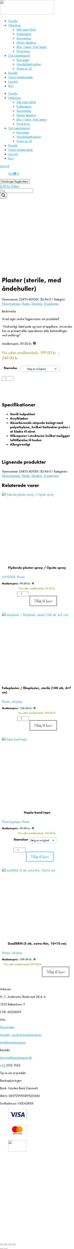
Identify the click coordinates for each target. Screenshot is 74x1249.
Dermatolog (23, 38)
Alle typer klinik (26, 29)
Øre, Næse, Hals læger (31, 47)
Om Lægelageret (19, 55)
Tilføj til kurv (28, 381)
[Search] (3, 196)
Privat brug (23, 51)
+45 (3, 1065)
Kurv (11, 86)
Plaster (26, 303)
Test (10, 173)
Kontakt (12, 73)
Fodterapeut (23, 34)
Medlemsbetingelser (13, 1042)
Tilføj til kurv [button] (43, 601)
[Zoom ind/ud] (1, 1244)
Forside (12, 21)
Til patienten (51, 303)
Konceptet (22, 60)
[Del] (10, 1244)
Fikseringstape (11, 303)
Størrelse (10, 368)
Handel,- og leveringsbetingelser (21, 1035)
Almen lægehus (26, 42)
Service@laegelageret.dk (16, 1057)
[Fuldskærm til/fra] (5, 1244)
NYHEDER (8, 577)
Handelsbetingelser (28, 64)
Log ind (12, 81)
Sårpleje (36, 303)
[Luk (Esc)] (14, 1244)
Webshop (14, 25)
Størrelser (21, 839)
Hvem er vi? (24, 68)
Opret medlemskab (20, 77)
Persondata (7, 1027)
